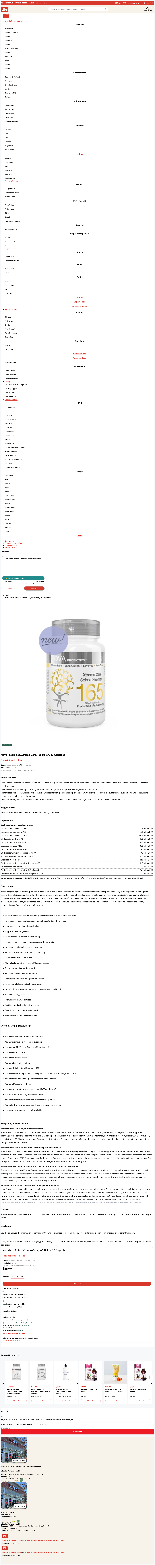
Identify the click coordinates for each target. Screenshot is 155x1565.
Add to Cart (77, 1284)
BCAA (7, 213)
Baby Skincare (10, 371)
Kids (6, 480)
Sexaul (7, 504)
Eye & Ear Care (10, 435)
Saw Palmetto (10, 178)
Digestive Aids (10, 431)
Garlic (7, 166)
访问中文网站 (135, 4)
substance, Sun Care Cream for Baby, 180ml (114, 1390)
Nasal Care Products (12, 467)
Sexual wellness (10, 397)
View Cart (12, 588)
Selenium (8, 142)
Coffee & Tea (9, 256)
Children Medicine (11, 379)
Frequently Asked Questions (16, 543)
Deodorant (9, 349)
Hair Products (79, 353)
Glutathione (9, 117)
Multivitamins (9, 29)
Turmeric (8, 158)
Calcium (8, 130)
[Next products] (151, 1377)
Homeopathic (10, 407)
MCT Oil (8, 281)
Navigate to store (19, 1460)
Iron (6, 134)
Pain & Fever (9, 427)
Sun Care (8, 345)
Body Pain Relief (10, 419)
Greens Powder (79, 306)
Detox (7, 532)
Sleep (7, 492)
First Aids (8, 415)
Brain (7, 520)
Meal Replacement (11, 238)
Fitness (7, 484)
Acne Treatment (11, 333)
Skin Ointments (10, 455)
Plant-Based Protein (12, 193)
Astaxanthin (9, 109)
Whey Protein (10, 189)
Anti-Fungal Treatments (13, 459)
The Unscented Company (63, 1396)
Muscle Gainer (10, 197)
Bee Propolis (9, 105)
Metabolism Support (12, 242)
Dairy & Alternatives (12, 260)
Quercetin (8, 174)
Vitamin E (8, 65)
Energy (7, 516)
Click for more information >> (11, 1340)
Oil (6, 289)
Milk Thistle (9, 162)
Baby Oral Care (10, 375)
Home (7, 595)
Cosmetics (9, 337)
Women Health (10, 508)
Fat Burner (8, 246)
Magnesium (9, 146)
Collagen (8, 97)
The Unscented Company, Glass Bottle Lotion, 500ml (66, 1391)
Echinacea (8, 170)
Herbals (79, 154)
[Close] (3, 556)
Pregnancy (9, 476)
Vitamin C (8, 37)
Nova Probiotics (11, 1396)
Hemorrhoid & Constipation (14, 447)
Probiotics (8, 81)
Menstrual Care (10, 362)
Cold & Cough (10, 423)
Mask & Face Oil (10, 329)
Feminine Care (79, 358)
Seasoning (8, 293)
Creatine (8, 217)
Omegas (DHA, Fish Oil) (13, 77)
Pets (80, 536)
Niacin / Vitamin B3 (11, 49)
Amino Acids (9, 209)
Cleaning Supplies (11, 389)
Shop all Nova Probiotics (12, 760)
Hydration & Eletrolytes (13, 221)
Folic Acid (8, 57)
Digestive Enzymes (11, 85)
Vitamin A (8, 45)
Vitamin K (8, 69)
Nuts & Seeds (10, 269)
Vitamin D (8, 41)
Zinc (6, 138)
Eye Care (8, 325)
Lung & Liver (9, 496)
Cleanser (8, 317)
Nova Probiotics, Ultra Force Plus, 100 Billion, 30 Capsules (40, 1391)
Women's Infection (11, 451)
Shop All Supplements (12, 121)
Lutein (7, 89)
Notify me (77, 1432)
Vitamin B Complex (11, 33)
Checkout (34, 588)
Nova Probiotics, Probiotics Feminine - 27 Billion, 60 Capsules (16, 1391)
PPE (6, 411)
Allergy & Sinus (10, 443)
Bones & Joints (10, 500)
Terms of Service (16, 1540)
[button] (120, 3)
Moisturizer (9, 321)
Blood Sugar (9, 512)
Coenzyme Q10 (10, 93)
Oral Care (8, 439)
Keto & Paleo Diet (11, 229)
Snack (7, 273)
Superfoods (79, 302)
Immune (8, 524)
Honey (80, 297)
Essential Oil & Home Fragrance (16, 385)
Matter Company (110, 1396)
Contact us (10, 541)
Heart (7, 488)
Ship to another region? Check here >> (15, 1333)
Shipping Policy (11, 545)
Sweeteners (9, 285)
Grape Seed (9, 113)
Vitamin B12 (9, 53)
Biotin (7, 61)
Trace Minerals (10, 150)
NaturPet (83, 1396)
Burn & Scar (9, 463)
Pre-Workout (9, 205)
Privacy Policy (27, 1540)
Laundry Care (10, 393)
